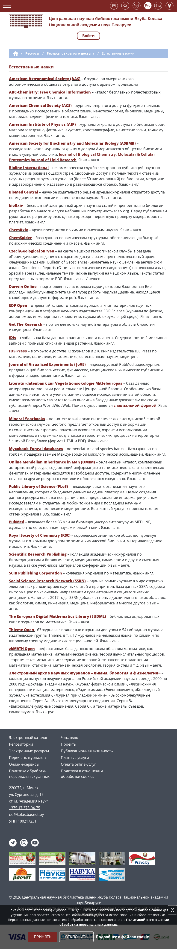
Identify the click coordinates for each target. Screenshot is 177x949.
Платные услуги (75, 757)
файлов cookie (150, 910)
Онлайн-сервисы (24, 764)
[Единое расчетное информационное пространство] (22, 873)
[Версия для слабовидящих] (137, 6)
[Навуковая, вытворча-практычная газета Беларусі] (82, 873)
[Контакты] (169, 6)
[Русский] (148, 6)
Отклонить (76, 936)
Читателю (69, 737)
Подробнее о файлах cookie (122, 936)
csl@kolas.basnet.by (26, 814)
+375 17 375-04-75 (24, 807)
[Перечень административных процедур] (112, 858)
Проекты (69, 744)
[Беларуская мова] (158, 6)
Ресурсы (32, 53)
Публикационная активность (87, 750)
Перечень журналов (27, 757)
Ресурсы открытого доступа (70, 53)
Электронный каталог (28, 737)
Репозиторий (21, 744)
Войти (88, 35)
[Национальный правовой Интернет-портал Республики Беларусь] (142, 858)
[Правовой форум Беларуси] (112, 873)
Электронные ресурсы (29, 750)
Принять (42, 936)
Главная (15, 53)
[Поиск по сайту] (125, 6)
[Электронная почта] (114, 6)
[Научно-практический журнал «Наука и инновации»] (52, 873)
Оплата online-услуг (78, 764)
